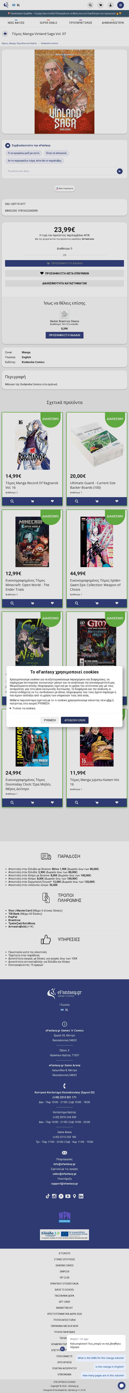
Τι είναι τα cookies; (24, 708)
